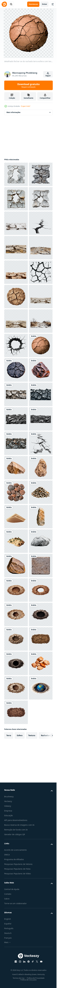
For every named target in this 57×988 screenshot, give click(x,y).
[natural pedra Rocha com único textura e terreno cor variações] (16, 883)
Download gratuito (28, 85)
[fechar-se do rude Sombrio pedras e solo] (16, 614)
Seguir (48, 76)
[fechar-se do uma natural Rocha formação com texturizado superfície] (16, 761)
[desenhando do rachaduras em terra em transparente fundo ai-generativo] (16, 736)
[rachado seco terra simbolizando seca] (16, 272)
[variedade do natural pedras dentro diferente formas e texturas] (16, 810)
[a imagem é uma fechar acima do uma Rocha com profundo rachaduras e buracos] (16, 394)
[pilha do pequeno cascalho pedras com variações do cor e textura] (16, 834)
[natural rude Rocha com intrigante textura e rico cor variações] (16, 590)
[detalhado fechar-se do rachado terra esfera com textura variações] (16, 541)
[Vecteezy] (4, 4)
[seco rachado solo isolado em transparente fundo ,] (16, 174)
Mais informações (13, 112)
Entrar (44, 4)
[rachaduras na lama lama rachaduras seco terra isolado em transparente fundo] (16, 321)
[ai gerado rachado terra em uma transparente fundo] (16, 296)
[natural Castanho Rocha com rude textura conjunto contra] (16, 957)
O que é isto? (25, 106)
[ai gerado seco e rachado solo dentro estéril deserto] (16, 345)
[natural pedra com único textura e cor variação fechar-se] (16, 785)
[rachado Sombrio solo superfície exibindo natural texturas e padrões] (16, 565)
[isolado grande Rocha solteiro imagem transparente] (16, 932)
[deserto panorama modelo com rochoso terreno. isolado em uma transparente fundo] (16, 908)
